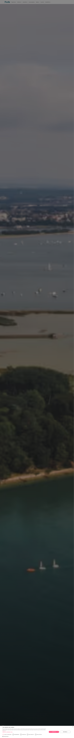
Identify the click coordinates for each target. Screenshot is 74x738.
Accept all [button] (54, 731)
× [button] (72, 726)
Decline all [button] (65, 731)
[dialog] (37, 732)
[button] (25, 732)
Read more (4, 730)
